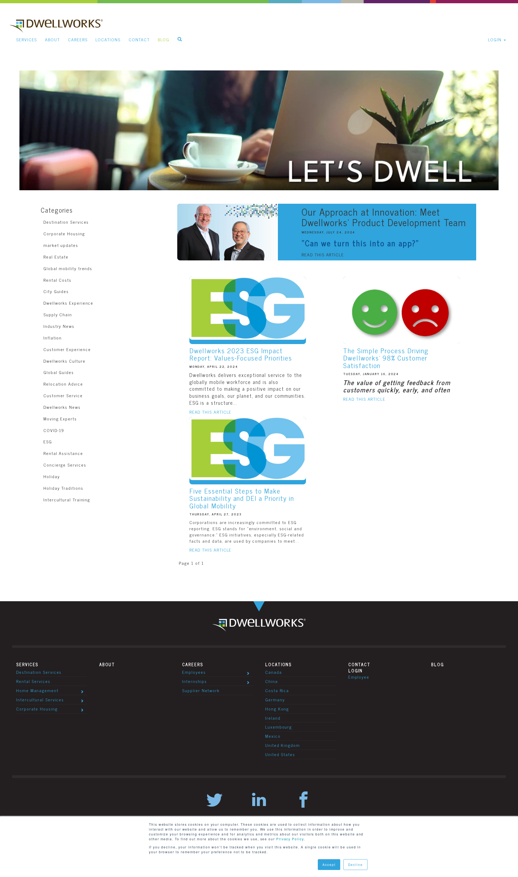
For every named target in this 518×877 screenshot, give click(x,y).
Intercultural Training (66, 499)
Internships (194, 681)
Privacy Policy (290, 839)
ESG (47, 441)
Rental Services (33, 681)
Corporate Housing (64, 233)
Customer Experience (67, 349)
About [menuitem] (52, 39)
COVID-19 (53, 430)
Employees (194, 671)
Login (355, 670)
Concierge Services (64, 464)
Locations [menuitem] (108, 39)
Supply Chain (57, 314)
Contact (359, 664)
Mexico (273, 735)
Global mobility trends (67, 268)
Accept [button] (329, 864)
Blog (437, 664)
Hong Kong (277, 708)
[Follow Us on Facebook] (303, 800)
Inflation (52, 337)
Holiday (51, 476)
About (107, 664)
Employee (358, 676)
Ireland (272, 717)
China (271, 681)
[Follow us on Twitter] (214, 800)
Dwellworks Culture (64, 360)
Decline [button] (355, 864)
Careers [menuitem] (77, 39)
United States (280, 754)
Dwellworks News (62, 406)
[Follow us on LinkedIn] (259, 800)
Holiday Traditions (63, 487)
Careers (192, 664)
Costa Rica (277, 690)
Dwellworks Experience (68, 302)
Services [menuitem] (26, 39)
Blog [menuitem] (163, 39)
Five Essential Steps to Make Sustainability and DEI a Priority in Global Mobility (241, 498)
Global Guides (58, 372)
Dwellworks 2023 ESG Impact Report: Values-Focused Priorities (240, 354)
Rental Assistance (63, 453)
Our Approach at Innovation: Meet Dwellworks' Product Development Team (384, 217)
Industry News (58, 325)
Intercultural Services (40, 699)
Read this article (323, 254)
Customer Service (63, 395)
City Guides (56, 291)
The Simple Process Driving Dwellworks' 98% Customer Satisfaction (385, 358)
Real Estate (56, 256)
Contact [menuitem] (139, 39)
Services (27, 664)
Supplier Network (201, 690)
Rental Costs (57, 279)
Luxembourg (278, 726)
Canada (273, 671)
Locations (278, 664)
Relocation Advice (63, 383)
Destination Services (66, 221)
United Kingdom (282, 745)
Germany (275, 699)
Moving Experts (60, 418)
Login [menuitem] (495, 39)
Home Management (37, 690)
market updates (60, 245)
